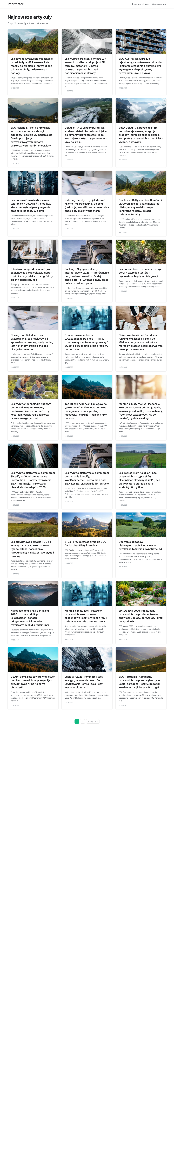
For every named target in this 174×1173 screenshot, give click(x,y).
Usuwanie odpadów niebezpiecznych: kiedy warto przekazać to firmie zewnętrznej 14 (140, 545)
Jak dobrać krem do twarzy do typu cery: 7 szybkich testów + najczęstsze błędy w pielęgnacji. (140, 273)
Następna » (93, 721)
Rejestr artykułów (140, 4)
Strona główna (159, 4)
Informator (16, 4)
